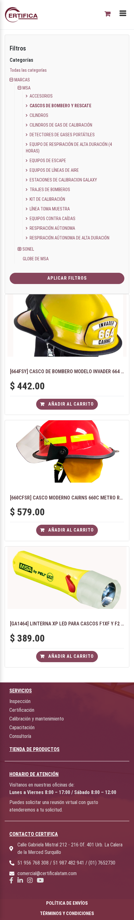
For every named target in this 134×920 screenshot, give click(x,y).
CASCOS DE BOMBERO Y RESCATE (60, 105)
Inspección (20, 701)
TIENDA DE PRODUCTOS (34, 749)
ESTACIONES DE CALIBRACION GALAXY (63, 179)
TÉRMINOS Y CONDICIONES (67, 913)
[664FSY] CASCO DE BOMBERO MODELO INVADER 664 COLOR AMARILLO (67, 371)
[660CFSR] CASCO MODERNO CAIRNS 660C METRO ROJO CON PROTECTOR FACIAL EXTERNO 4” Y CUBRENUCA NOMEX (67, 498)
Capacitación (22, 727)
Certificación (21, 710)
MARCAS (22, 79)
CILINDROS (38, 115)
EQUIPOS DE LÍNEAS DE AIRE (54, 170)
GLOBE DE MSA (36, 258)
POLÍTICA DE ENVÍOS (67, 903)
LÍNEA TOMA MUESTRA (49, 208)
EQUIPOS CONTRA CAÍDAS (52, 218)
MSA (26, 87)
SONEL (28, 249)
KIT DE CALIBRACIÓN (47, 199)
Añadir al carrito (70, 404)
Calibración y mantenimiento (36, 719)
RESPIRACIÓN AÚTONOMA (52, 228)
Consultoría (20, 736)
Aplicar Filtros (67, 278)
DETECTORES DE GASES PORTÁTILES (62, 134)
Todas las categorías (28, 70)
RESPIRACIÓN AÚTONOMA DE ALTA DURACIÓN (69, 237)
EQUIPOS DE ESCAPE (47, 160)
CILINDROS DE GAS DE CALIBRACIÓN (60, 125)
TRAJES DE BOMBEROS (49, 189)
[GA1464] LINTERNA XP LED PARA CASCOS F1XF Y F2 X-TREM (67, 624)
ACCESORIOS (41, 96)
